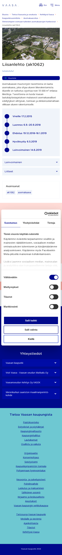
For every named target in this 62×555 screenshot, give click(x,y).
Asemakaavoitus (31, 18)
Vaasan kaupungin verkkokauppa (31, 505)
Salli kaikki (31, 320)
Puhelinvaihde (31, 483)
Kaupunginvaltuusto (31, 431)
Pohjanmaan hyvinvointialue (30, 470)
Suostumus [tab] (10, 222)
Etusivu (5, 14)
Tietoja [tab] (51, 222)
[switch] (53, 286)
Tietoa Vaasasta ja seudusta (24, 14)
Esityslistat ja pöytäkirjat (31, 426)
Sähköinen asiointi (31, 492)
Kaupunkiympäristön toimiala (31, 466)
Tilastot (31, 527)
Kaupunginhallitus (31, 435)
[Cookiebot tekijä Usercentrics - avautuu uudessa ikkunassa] (44, 214)
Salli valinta (31, 329)
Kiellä (31, 338)
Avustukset (31, 501)
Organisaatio (31, 453)
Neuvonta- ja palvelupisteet (30, 479)
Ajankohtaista (31, 523)
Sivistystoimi (31, 461)
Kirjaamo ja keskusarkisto (31, 496)
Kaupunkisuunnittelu (11, 18)
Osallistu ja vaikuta (31, 444)
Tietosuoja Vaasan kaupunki (31, 514)
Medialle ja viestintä (31, 518)
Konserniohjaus (31, 457)
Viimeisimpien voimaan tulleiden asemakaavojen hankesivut (29, 21)
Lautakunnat (31, 439)
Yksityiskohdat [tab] (31, 222)
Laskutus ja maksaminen (31, 488)
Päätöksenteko (31, 422)
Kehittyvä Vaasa (47, 14)
